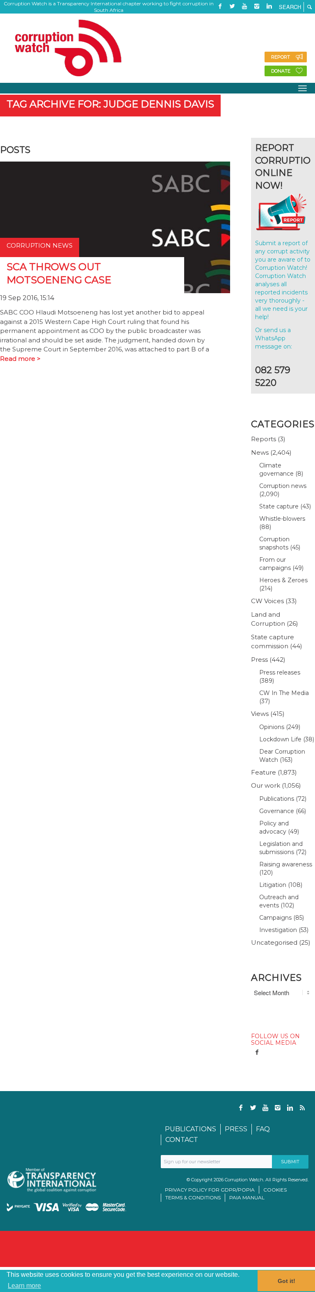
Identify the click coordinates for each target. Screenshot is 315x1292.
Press (259, 659)
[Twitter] (232, 6)
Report (280, 57)
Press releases (279, 672)
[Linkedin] (269, 6)
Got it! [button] (286, 1281)
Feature (263, 772)
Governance (276, 811)
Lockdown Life (280, 739)
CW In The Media (284, 693)
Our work (265, 785)
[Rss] (220, 18)
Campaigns (275, 917)
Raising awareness (285, 864)
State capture (279, 506)
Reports (263, 439)
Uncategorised (274, 942)
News (260, 452)
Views (260, 714)
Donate (280, 71)
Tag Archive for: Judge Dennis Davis (110, 104)
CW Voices (267, 601)
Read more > (20, 358)
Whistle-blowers (282, 518)
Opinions (271, 727)
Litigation (272, 885)
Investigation (278, 930)
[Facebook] (220, 6)
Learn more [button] (24, 1285)
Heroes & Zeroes (283, 580)
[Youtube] (244, 6)
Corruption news (282, 486)
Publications (276, 798)
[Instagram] (257, 6)
